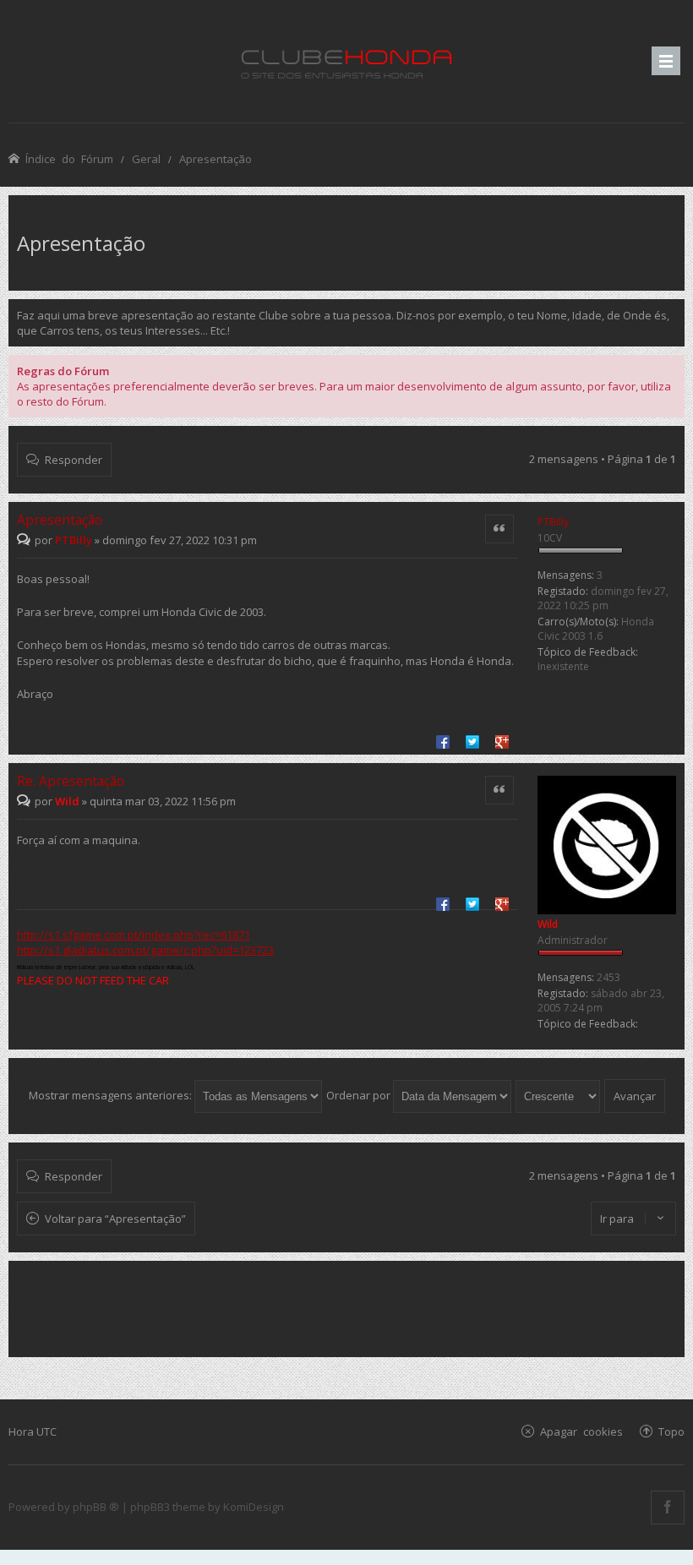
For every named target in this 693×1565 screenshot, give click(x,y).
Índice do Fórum (69, 158)
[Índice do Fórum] (346, 61)
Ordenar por (359, 1095)
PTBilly (553, 522)
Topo (671, 1431)
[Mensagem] (26, 540)
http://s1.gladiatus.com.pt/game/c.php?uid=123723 (145, 949)
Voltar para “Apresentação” (115, 1218)
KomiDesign (253, 1506)
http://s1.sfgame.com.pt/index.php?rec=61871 (133, 934)
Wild (547, 924)
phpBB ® (96, 1506)
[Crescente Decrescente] (559, 1095)
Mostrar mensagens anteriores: (111, 1095)
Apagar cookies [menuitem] (581, 1431)
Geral (146, 158)
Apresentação (215, 158)
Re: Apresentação (70, 781)
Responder (73, 459)
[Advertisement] (346, 1307)
